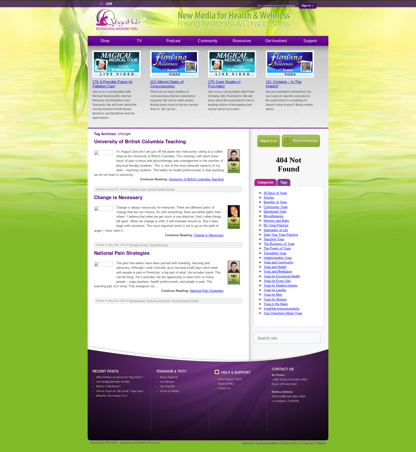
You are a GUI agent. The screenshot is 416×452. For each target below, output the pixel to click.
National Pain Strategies (122, 252)
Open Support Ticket (230, 379)
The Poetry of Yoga (277, 248)
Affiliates (321, 442)
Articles (269, 197)
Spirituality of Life (276, 230)
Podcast (173, 41)
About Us (247, 442)
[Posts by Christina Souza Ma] (234, 229)
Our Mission (167, 381)
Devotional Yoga (275, 211)
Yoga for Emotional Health (282, 276)
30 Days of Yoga (275, 193)
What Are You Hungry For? (111, 395)
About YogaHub (169, 377)
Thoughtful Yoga (159, 244)
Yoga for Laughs (275, 290)
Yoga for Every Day (277, 281)
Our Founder (167, 386)
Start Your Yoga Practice (281, 234)
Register (290, 5)
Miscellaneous (137, 300)
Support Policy (226, 383)
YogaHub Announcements (281, 308)
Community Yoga (275, 207)
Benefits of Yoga (139, 244)
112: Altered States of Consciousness (166, 84)
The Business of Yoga (279, 244)
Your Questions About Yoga (283, 313)
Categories (265, 182)
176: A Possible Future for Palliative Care (112, 84)
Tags (283, 182)
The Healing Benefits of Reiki (113, 381)
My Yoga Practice (276, 225)
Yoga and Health (275, 267)
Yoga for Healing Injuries (161, 189)
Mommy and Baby (276, 221)
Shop (105, 41)
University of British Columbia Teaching (140, 141)
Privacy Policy (289, 442)
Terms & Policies (169, 391)
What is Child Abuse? (108, 386)
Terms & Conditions (267, 442)
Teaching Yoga (137, 189)
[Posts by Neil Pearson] (234, 174)
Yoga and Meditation (278, 271)
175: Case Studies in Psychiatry (224, 84)
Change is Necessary (118, 197)
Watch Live (268, 141)
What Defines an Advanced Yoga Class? (119, 377)
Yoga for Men (273, 294)
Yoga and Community (158, 300)
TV (139, 41)
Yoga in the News (276, 304)
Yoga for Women (275, 299)
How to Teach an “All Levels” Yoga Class (119, 391)
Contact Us (224, 388)
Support (310, 41)
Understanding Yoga (278, 258)
